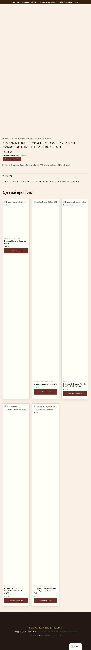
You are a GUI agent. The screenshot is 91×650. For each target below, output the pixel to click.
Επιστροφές (34, 635)
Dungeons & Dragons (9, 138)
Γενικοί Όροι (45, 635)
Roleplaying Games (44, 138)
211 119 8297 (42, 632)
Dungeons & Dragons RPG (27, 138)
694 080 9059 (53, 632)
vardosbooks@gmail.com (68, 632)
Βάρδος (67, 165)
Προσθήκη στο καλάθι (12, 159)
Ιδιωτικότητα (56, 635)
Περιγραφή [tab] (7, 175)
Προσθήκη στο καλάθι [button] (16, 251)
